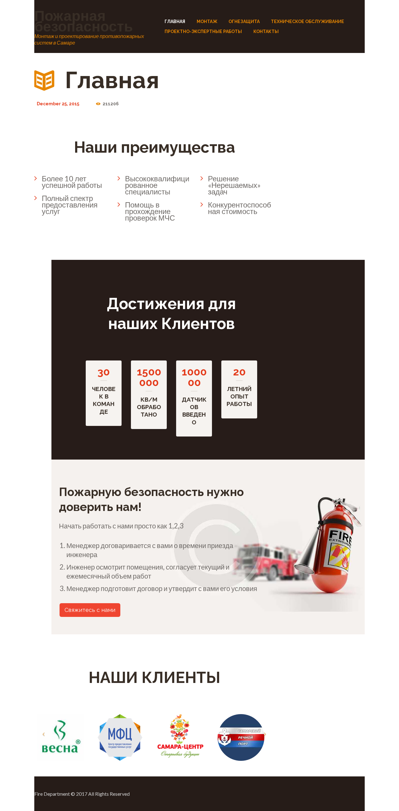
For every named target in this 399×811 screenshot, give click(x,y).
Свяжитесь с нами (90, 610)
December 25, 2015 (58, 103)
